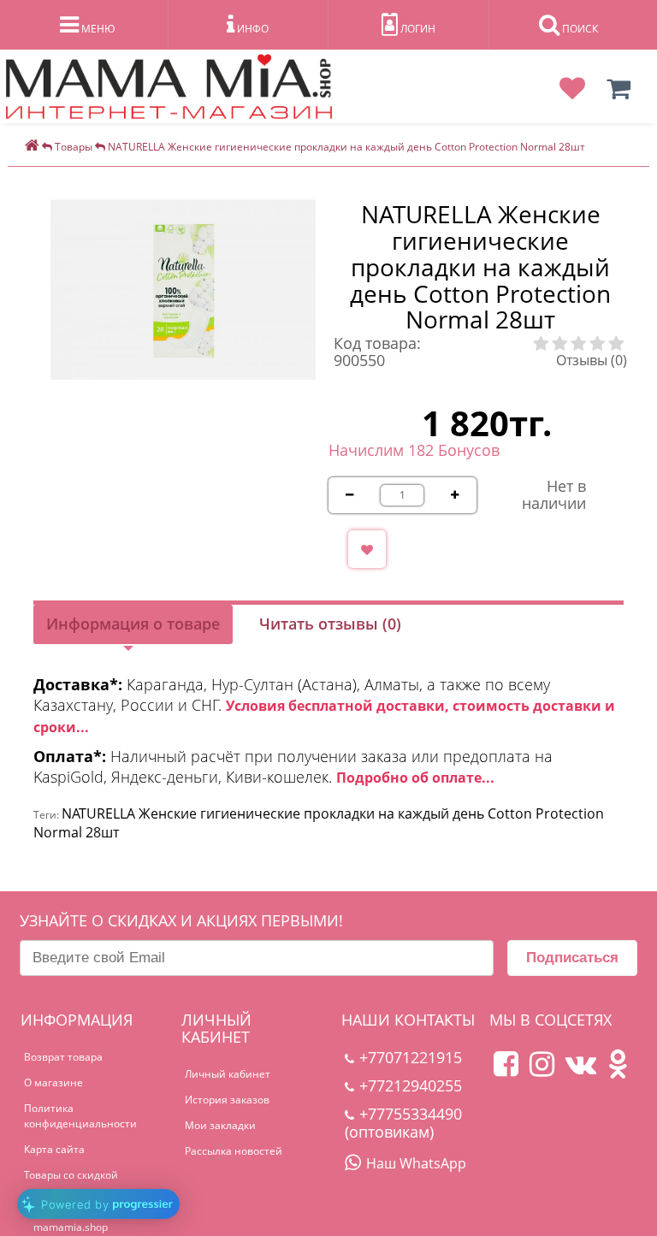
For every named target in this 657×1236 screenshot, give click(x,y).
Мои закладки (220, 1125)
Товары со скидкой (71, 1175)
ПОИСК (578, 28)
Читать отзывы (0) (330, 623)
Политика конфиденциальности (80, 1116)
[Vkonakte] (581, 1070)
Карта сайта (54, 1149)
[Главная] (32, 146)
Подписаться (572, 957)
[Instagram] (542, 1070)
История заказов (227, 1099)
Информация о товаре (133, 623)
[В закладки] (367, 549)
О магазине (53, 1082)
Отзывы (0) (591, 360)
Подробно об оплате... (415, 777)
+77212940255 (410, 1085)
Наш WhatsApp (416, 1163)
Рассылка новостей (233, 1151)
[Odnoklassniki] (617, 1070)
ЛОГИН (416, 28)
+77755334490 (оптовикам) (403, 1122)
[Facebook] (506, 1070)
